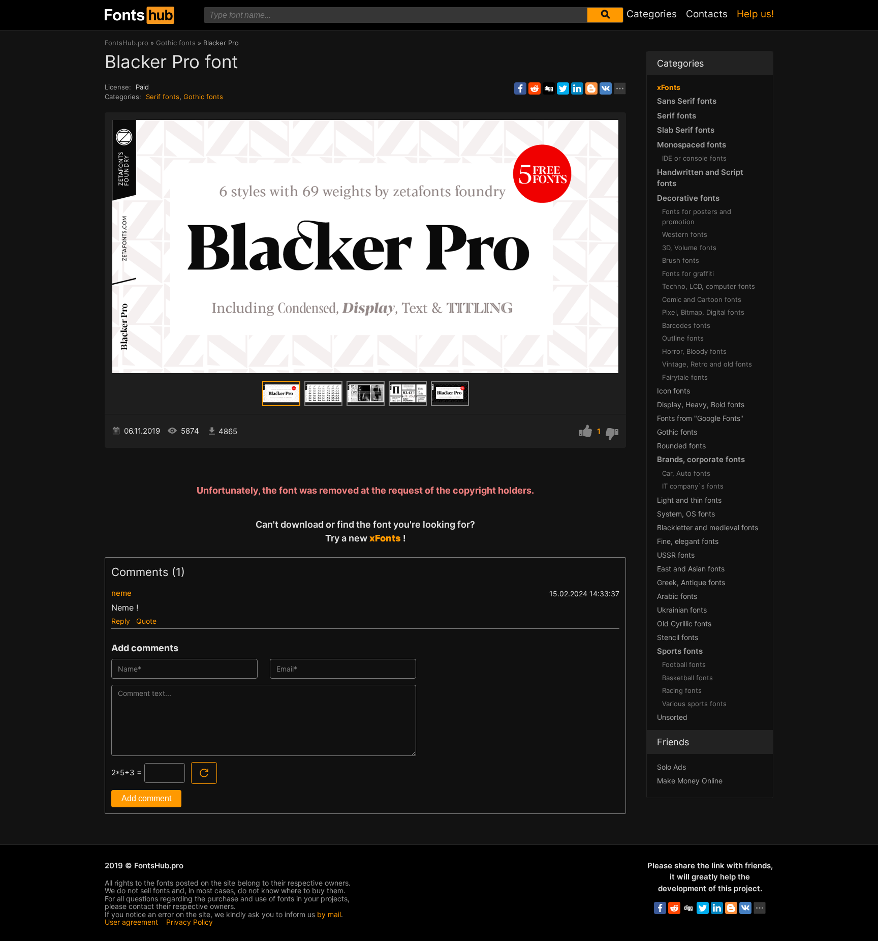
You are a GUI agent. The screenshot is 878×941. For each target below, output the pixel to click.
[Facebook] (520, 88)
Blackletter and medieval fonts (707, 527)
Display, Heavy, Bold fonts (700, 404)
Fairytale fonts (685, 377)
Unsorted (672, 717)
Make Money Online (690, 780)
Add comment (146, 798)
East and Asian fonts (691, 568)
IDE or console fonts (694, 158)
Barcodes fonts (686, 325)
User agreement (131, 922)
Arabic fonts (677, 596)
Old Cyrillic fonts (684, 623)
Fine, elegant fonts (687, 541)
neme (121, 593)
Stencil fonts (677, 637)
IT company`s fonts (693, 486)
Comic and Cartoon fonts (701, 299)
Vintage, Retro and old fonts (707, 364)
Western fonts (684, 234)
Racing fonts (682, 690)
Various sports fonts (694, 704)
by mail (329, 914)
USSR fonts (676, 555)
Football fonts (684, 664)
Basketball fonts (687, 678)
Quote (146, 621)
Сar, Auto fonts (686, 473)
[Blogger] (591, 88)
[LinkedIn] (577, 88)
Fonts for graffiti (688, 273)
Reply (120, 621)
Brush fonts (680, 260)
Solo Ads (671, 767)
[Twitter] (563, 88)
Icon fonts (673, 390)
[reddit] (534, 88)
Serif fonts (162, 97)
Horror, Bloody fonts (694, 351)
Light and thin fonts (689, 500)
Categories (651, 14)
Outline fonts (683, 338)
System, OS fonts (686, 513)
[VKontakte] (606, 88)
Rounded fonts (681, 445)
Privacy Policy (189, 922)
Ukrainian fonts (682, 609)
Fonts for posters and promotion (696, 216)
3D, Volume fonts (689, 248)
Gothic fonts (203, 97)
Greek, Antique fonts (691, 582)
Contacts (707, 14)
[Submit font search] (605, 15)
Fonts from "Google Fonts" (700, 418)
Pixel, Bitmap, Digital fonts (703, 312)
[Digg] (549, 88)
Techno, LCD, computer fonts (708, 286)
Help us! (755, 14)
